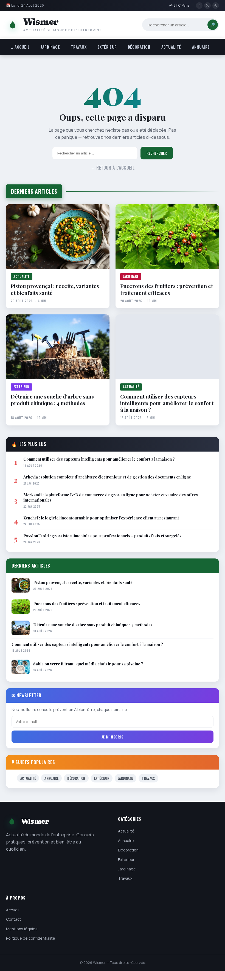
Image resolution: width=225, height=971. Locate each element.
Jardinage (50, 47)
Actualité (171, 47)
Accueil (12, 909)
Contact (13, 919)
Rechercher (157, 153)
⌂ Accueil (20, 47)
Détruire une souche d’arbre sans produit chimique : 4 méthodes (52, 399)
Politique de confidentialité (30, 938)
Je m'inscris (112, 737)
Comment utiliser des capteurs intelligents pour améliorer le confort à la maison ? (166, 403)
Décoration (139, 47)
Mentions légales (22, 928)
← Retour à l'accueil (113, 167)
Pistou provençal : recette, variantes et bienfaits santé (55, 289)
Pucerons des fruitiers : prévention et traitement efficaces (166, 289)
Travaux (78, 47)
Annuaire (201, 47)
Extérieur (107, 47)
